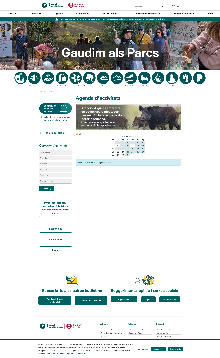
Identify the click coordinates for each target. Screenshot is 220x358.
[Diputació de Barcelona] (61, 326)
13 (143, 145)
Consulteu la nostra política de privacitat (68, 353)
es (178, 6)
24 (128, 152)
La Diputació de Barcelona (110, 330)
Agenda (59, 13)
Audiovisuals (55, 239)
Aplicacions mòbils (164, 336)
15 (118, 149)
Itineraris (55, 250)
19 (138, 149)
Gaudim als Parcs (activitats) (55, 300)
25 (132, 152)
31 (127, 155)
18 (132, 149)
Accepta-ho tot (159, 349)
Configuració (143, 349)
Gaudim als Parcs (135, 333)
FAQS (210, 13)
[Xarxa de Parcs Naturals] (63, 5)
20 (143, 149)
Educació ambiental (184, 13)
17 (128, 149)
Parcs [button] (35, 13)
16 (123, 149)
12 (138, 145)
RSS (79, 134)
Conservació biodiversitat (147, 13)
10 (128, 145)
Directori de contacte (165, 330)
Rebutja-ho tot (175, 349)
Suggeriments (124, 299)
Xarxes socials (169, 299)
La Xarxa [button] (11, 13)
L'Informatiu (82, 13)
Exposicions (55, 228)
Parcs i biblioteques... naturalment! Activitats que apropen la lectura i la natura (55, 208)
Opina (148, 299)
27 (143, 152)
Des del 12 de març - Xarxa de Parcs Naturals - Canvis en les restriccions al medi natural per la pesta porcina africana (112, 19)
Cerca (45, 188)
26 (138, 152)
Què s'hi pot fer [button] (110, 13)
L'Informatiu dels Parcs (91, 300)
